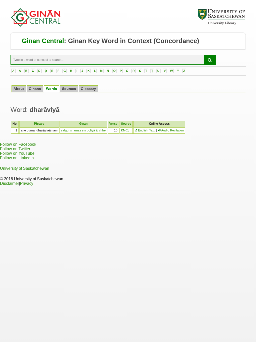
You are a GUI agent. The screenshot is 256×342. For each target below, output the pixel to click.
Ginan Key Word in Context (110, 40)
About (19, 89)
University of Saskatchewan (24, 168)
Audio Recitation (172, 130)
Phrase (39, 123)
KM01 (125, 130)
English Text (145, 130)
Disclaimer (9, 183)
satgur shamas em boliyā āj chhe (83, 130)
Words (51, 89)
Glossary (88, 89)
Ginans (35, 89)
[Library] (221, 24)
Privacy (26, 183)
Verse (113, 123)
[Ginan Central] (36, 26)
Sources (69, 89)
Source (126, 123)
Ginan (83, 123)
